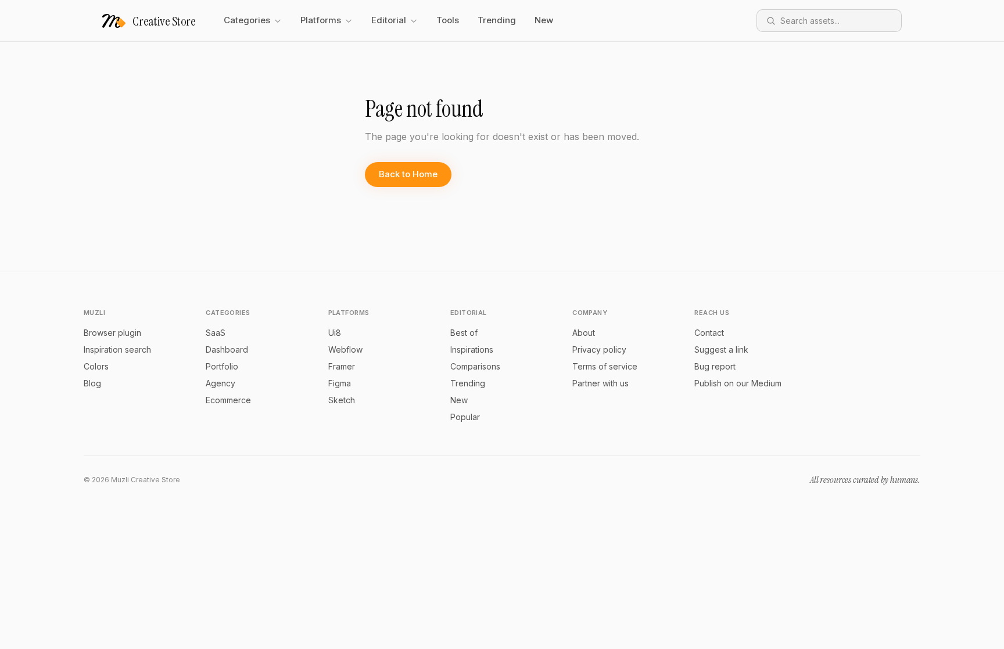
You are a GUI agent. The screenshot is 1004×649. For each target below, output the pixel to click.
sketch (341, 400)
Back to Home (408, 174)
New (544, 20)
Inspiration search (117, 349)
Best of (464, 333)
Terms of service (604, 366)
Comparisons (475, 366)
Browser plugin (112, 333)
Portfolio (222, 366)
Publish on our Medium (737, 383)
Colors (96, 366)
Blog (92, 383)
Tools (447, 20)
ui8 (334, 333)
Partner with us (600, 383)
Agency (220, 383)
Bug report (715, 366)
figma (339, 383)
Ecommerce (228, 400)
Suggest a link (721, 349)
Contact (709, 333)
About (583, 333)
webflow (345, 349)
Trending (497, 20)
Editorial (388, 20)
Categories (247, 20)
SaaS (215, 333)
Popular (465, 417)
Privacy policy (599, 349)
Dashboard (227, 349)
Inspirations (471, 349)
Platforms (320, 20)
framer (341, 366)
